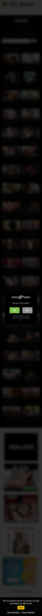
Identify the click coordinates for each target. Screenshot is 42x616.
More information (13, 612)
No (27, 310)
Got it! (21, 607)
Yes (14, 310)
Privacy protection (28, 612)
